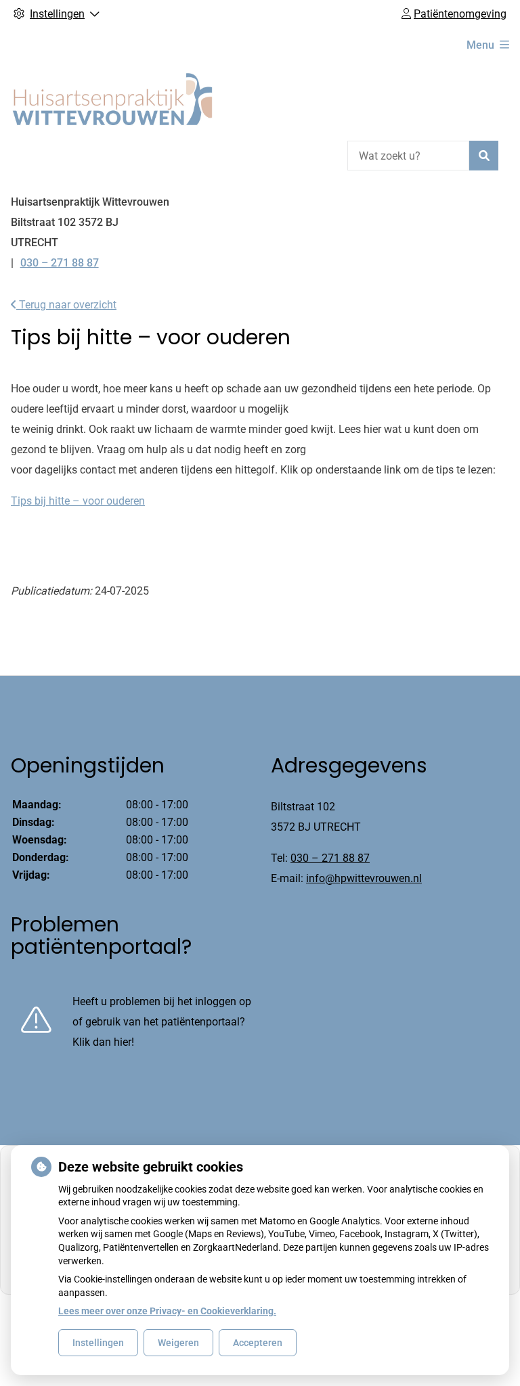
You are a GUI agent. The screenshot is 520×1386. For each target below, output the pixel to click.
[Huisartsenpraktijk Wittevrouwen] (112, 99)
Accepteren (257, 1342)
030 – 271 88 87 (330, 858)
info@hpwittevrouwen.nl (364, 878)
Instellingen (98, 1342)
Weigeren (178, 1342)
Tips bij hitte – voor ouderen (78, 500)
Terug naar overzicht (66, 304)
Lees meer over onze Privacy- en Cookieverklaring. (167, 1311)
